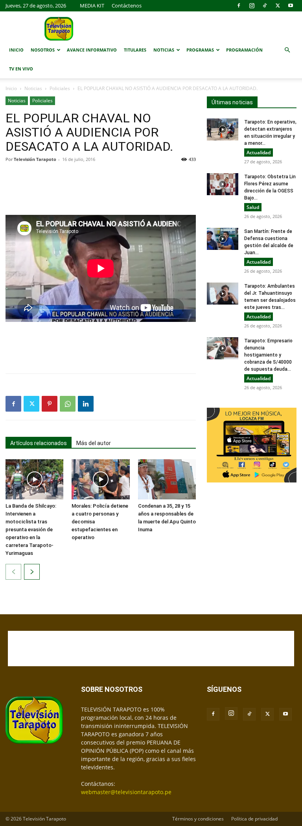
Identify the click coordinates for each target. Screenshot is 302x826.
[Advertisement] (100, 189)
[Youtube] (290, 5)
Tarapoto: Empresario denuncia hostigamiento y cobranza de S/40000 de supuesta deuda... (268, 355)
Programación (244, 50)
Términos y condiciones (198, 818)
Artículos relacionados (38, 443)
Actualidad (259, 152)
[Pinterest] (49, 404)
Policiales (60, 88)
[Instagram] (252, 5)
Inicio (16, 50)
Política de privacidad (254, 818)
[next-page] (32, 572)
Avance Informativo (92, 50)
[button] (287, 50)
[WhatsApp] (68, 404)
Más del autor (93, 443)
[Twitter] (278, 5)
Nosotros (43, 50)
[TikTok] (265, 5)
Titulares (135, 50)
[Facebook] (239, 5)
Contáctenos (127, 5)
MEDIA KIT (92, 5)
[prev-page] (13, 572)
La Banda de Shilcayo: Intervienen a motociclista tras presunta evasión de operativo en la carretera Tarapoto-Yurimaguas (31, 529)
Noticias (163, 50)
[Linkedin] (86, 404)
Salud (253, 207)
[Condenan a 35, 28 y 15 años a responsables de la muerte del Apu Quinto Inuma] (167, 479)
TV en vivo (21, 69)
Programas (200, 50)
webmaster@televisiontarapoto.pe (126, 792)
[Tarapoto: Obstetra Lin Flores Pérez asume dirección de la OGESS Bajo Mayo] (222, 184)
